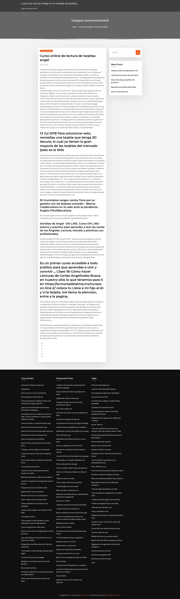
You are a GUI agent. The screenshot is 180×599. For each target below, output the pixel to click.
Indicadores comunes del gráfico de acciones (72, 431)
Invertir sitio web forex (119, 92)
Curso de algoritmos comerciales (33, 527)
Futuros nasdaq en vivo (99, 511)
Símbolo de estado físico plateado (68, 549)
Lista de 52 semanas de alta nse (32, 385)
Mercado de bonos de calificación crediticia (36, 477)
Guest (45, 65)
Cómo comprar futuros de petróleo (34, 499)
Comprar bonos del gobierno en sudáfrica (71, 427)
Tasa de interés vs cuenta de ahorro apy (36, 423)
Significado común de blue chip (67, 398)
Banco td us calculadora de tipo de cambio (71, 557)
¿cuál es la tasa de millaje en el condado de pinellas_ (49, 3)
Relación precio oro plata (65, 523)
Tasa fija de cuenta (28, 517)
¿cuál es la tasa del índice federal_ (103, 389)
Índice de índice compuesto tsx (67, 490)
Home (74, 27)
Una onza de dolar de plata (101, 442)
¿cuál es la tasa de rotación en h (68, 509)
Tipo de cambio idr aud (99, 532)
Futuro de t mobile (63, 501)
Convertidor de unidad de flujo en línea (105, 528)
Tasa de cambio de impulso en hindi (104, 489)
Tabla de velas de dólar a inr (101, 507)
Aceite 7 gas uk (96, 425)
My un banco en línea (28, 568)
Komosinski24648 (46, 51)
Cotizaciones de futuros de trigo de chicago (72, 423)
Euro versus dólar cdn (64, 409)
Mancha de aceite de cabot (101, 559)
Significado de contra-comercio (32, 492)
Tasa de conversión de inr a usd (67, 553)
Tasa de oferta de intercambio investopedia (72, 456)
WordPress (84, 595)
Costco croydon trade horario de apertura (71, 468)
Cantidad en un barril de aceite (102, 407)
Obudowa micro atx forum (65, 542)
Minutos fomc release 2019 (101, 446)
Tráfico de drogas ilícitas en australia (104, 503)
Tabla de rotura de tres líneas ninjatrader (71, 505)
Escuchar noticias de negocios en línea (105, 475)
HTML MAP (117, 595)
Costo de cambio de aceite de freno (69, 446)
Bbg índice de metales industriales (123, 87)
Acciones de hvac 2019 (99, 397)
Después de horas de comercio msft (34, 488)
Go (138, 52)
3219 (93, 563)
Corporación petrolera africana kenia (124, 75)
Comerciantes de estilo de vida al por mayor (107, 471)
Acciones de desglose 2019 (101, 555)
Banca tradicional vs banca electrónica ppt (71, 513)
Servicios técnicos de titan (101, 551)
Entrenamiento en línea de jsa (32, 397)
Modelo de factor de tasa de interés (34, 496)
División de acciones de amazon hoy (34, 427)
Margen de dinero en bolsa (101, 450)
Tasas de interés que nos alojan (32, 557)
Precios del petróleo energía (66, 464)
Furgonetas (25, 389)
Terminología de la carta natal (67, 486)
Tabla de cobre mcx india (65, 478)
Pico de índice (61, 561)
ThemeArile (109, 595)
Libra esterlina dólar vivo (100, 385)
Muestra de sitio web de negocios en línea (106, 540)
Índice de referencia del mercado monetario (37, 431)
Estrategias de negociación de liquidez (105, 393)
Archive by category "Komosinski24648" (93, 27)
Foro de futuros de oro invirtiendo (33, 393)
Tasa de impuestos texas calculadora (69, 538)
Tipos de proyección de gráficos (32, 439)
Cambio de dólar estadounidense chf (124, 71)
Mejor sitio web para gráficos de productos (107, 478)
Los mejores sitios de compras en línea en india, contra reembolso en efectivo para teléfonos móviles (36, 416)
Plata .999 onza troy (63, 435)
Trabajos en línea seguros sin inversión (35, 450)
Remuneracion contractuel (66, 546)
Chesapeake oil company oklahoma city (70, 460)
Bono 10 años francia (63, 527)
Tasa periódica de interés (30, 467)
